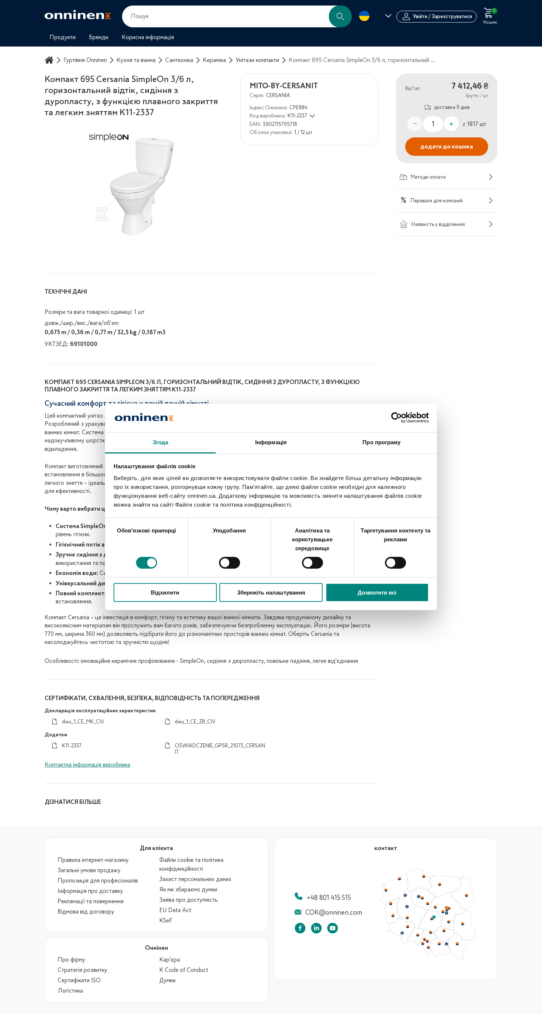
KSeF (165, 920)
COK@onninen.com (333, 912)
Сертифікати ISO (79, 980)
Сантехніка (179, 60)
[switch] (229, 563)
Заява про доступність (188, 900)
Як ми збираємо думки (188, 889)
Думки (167, 980)
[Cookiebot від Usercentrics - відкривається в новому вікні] (396, 417)
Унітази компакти (257, 60)
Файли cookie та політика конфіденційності (191, 864)
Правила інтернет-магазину (93, 860)
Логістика (70, 990)
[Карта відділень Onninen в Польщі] (428, 958)
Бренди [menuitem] (98, 37)
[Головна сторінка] (50, 60)
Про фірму (71, 959)
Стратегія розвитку (82, 970)
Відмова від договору (86, 911)
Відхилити (165, 592)
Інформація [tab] (271, 442)
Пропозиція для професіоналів (98, 880)
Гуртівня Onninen (85, 60)
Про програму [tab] (381, 442)
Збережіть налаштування (271, 592)
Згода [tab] (160, 442)
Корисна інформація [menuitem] (148, 37)
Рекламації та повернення (91, 901)
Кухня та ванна (136, 60)
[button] (340, 16)
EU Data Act (175, 910)
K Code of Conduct (183, 970)
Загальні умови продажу (89, 870)
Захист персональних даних (195, 879)
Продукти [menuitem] (62, 37)
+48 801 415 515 (329, 898)
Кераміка (214, 60)
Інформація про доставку (90, 891)
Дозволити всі (377, 592)
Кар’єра (169, 959)
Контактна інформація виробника (87, 765)
